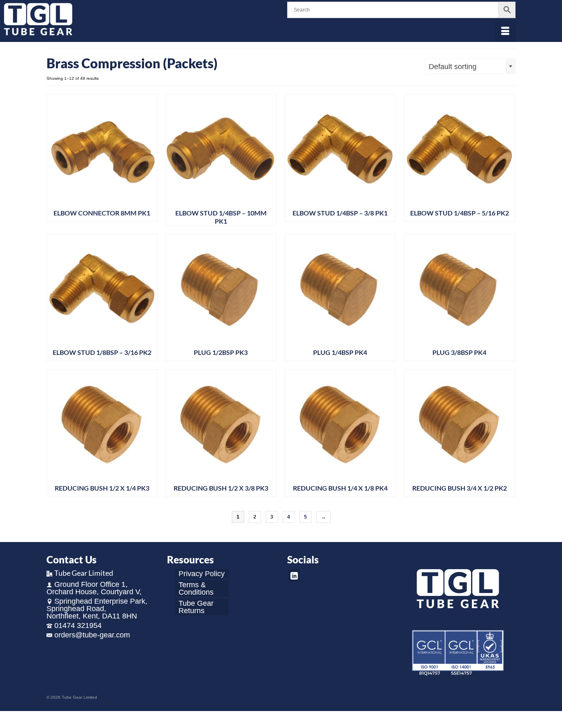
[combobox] (470, 66)
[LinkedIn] (294, 575)
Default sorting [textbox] (452, 67)
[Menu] (505, 31)
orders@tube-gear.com (92, 635)
